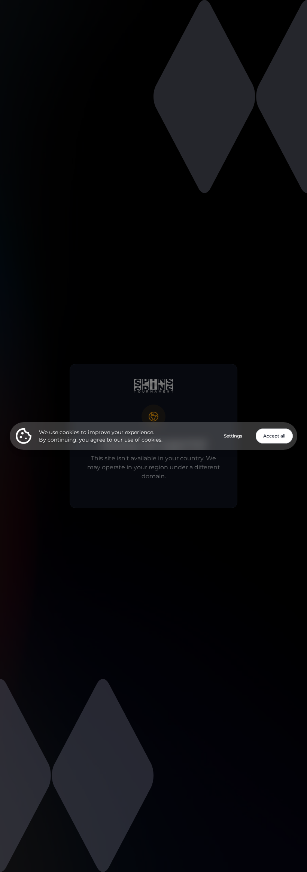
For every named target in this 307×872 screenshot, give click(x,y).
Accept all (274, 436)
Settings (233, 436)
